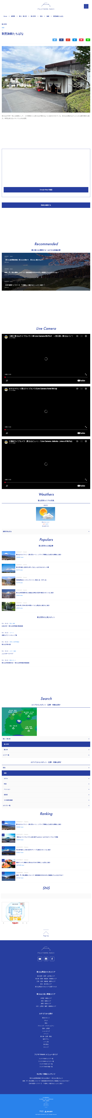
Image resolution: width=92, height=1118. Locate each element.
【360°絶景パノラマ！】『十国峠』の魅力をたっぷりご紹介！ (46, 1083)
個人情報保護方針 (46, 1097)
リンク (46, 1107)
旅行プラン (46, 1039)
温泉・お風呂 (46, 1028)
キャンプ (46, 1047)
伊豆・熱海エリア (46, 1001)
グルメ (46, 1020)
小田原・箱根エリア (46, 998)
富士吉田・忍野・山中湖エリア (46, 976)
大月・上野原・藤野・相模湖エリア (46, 1006)
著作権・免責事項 (46, 1100)
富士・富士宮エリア (46, 984)
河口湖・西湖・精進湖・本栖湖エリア (46, 978)
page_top (46, 933)
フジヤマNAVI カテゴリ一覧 (46, 1061)
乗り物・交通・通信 (46, 1036)
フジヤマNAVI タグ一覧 (46, 1064)
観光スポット (46, 1017)
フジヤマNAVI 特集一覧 (46, 1066)
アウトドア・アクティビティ (46, 1026)
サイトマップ (46, 1105)
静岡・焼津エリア (46, 1003)
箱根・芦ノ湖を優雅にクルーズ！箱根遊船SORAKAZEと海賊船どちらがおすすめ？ (46, 1081)
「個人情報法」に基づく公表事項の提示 (46, 1099)
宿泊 (46, 1023)
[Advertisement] (46, 133)
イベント (46, 1033)
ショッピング (46, 1031)
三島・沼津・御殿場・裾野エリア (46, 981)
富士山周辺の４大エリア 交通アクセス (46, 986)
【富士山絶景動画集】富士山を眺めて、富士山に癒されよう (46, 1078)
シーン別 (46, 1041)
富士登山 (46, 1044)
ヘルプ (46, 1102)
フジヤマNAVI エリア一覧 (46, 1058)
